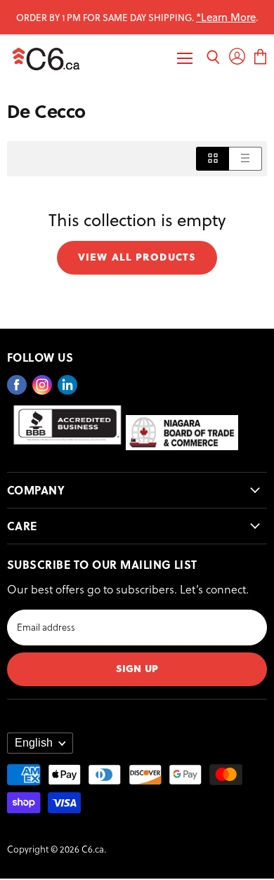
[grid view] (212, 158)
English (34, 743)
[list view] (245, 158)
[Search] (213, 58)
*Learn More (226, 17)
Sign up (137, 667)
